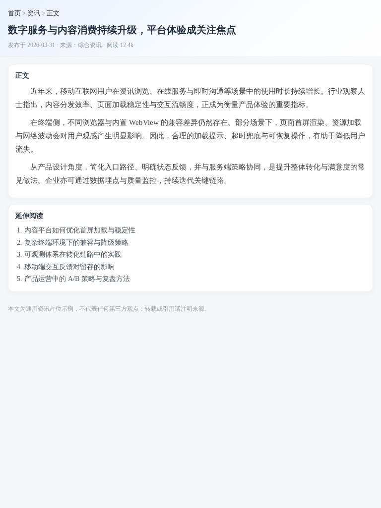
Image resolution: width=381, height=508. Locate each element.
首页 (14, 13)
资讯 (33, 13)
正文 (53, 13)
